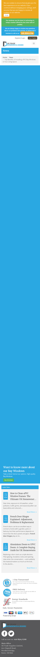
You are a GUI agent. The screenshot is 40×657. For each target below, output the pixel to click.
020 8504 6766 (27, 33)
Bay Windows (8, 480)
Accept (6, 15)
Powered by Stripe (9, 616)
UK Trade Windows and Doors (17, 44)
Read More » (32, 512)
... (21, 508)
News (11, 57)
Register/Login (20, 38)
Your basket (32, 38)
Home (5, 57)
